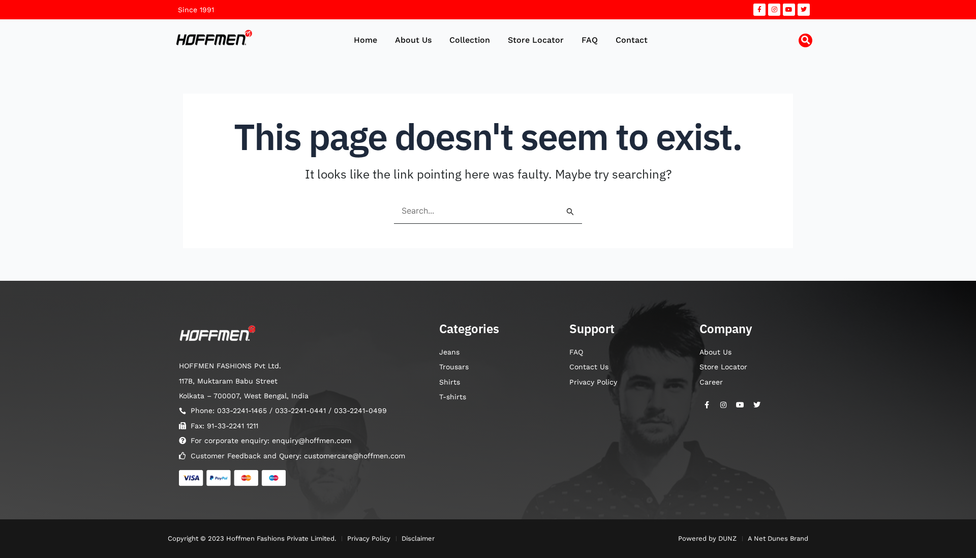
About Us (413, 40)
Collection (469, 40)
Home (365, 40)
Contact (632, 40)
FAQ (590, 40)
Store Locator (536, 40)
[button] (805, 40)
